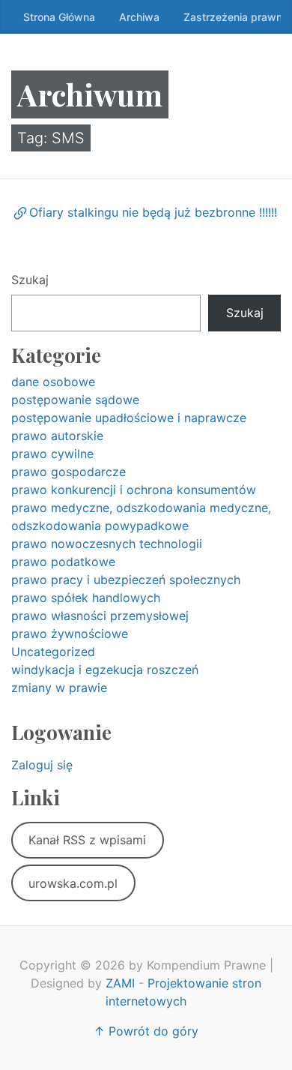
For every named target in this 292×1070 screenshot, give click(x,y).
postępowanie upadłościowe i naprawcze (128, 417)
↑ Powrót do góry (146, 1031)
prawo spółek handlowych (85, 597)
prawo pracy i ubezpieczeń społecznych (125, 579)
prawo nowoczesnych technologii (106, 543)
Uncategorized (53, 651)
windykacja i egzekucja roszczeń (104, 669)
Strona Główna (59, 16)
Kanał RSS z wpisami (87, 839)
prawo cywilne (52, 453)
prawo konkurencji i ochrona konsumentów (133, 489)
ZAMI (120, 983)
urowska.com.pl (73, 883)
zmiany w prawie (59, 687)
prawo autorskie (57, 435)
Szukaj (30, 279)
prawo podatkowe (63, 561)
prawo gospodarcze (68, 471)
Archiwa (139, 16)
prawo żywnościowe (69, 633)
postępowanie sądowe (75, 399)
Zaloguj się (42, 764)
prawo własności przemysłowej (100, 615)
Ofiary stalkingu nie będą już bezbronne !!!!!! (153, 212)
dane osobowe (53, 381)
